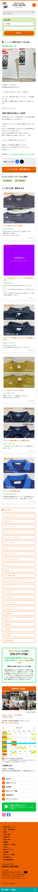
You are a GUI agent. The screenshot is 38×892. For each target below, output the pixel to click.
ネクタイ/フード (9, 597)
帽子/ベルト (8, 619)
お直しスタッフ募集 (11, 791)
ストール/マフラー (10, 554)
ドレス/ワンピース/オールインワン (14, 581)
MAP (26, 872)
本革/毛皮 (7, 630)
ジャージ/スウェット (10, 532)
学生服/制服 (8, 613)
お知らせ (8, 779)
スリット (7, 564)
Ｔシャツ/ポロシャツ (10, 516)
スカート (7, 548)
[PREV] (4, 728)
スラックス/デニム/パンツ (12, 559)
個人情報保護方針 (8, 859)
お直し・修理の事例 (9, 829)
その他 (6, 570)
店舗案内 (5, 842)
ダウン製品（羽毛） (10, 575)
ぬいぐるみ (8, 592)
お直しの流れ (7, 834)
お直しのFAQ (7, 839)
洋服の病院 (5, 12)
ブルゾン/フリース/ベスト (12, 608)
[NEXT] (34, 728)
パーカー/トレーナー (10, 602)
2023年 (17, 12)
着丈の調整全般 (20, 180)
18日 (24, 12)
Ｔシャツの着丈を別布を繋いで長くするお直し (21, 154)
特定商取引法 (10, 795)
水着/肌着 (7, 635)
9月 (21, 12)
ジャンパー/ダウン (10, 543)
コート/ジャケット (10, 527)
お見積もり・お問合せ (9, 844)
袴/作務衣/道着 (9, 641)
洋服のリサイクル (11, 783)
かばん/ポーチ (9, 521)
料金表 (5, 832)
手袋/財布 (7, 624)
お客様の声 (12, 12)
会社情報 (8, 787)
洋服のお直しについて (9, 827)
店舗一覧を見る (31, 712)
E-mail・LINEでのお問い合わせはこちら (13, 878)
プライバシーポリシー (12, 799)
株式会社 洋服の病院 (19, 5)
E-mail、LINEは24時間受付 (11, 723)
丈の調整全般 (7, 180)
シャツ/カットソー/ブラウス (13, 537)
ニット (6, 586)
